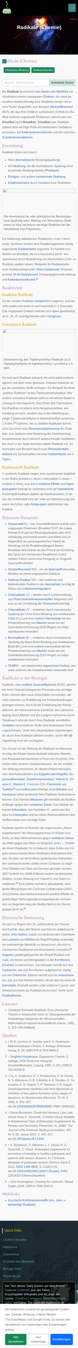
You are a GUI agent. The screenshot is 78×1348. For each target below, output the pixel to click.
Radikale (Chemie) (17, 1290)
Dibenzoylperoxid (47, 269)
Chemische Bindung (16, 70)
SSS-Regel (47, 627)
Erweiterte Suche (62, 82)
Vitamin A (62, 779)
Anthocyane (29, 789)
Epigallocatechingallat (53, 774)
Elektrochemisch (18, 182)
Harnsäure (9, 794)
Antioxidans (19, 809)
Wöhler (30, 939)
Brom (11, 646)
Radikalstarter (27, 249)
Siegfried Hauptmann (24, 1056)
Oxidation (8, 725)
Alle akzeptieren (15, 1339)
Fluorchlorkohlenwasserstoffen (33, 599)
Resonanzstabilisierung (44, 428)
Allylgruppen (38, 504)
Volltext (29, 1027)
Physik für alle (12, 1276)
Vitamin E (19, 784)
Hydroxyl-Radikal (19, 579)
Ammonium (66, 975)
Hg (26, 316)
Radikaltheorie (11, 995)
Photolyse (51, 170)
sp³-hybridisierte (63, 489)
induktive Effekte (49, 483)
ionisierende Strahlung (50, 176)
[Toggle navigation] (72, 8)
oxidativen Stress (41, 804)
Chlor (11, 618)
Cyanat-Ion (9, 970)
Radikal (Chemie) (43, 70)
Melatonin (36, 799)
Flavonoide (54, 784)
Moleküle (62, 91)
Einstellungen (62, 1339)
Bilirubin (61, 789)
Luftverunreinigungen (36, 588)
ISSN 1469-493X (27, 1166)
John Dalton (18, 934)
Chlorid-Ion (19, 975)
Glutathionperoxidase (40, 779)
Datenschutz (11, 1254)
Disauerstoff (15, 523)
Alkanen (41, 622)
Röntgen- (14, 176)
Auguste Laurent (12, 954)
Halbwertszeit (57, 454)
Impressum (10, 1247)
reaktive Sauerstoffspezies (39, 684)
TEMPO (13, 665)
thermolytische (25, 159)
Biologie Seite (12, 1268)
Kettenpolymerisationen (37, 132)
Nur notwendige (38, 1339)
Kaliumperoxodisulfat (21, 279)
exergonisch (42, 301)
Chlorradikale (16, 594)
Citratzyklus (20, 814)
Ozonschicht (51, 603)
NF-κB (68, 735)
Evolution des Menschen (19, 1261)
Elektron (49, 96)
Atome (45, 91)
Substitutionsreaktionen (17, 137)
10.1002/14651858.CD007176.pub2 (36, 1171)
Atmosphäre (52, 584)
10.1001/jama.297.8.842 (28, 1138)
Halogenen (54, 316)
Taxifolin (7, 789)
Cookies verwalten (15, 1239)
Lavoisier (13, 939)
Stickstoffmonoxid (61, 106)
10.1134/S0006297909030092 (32, 1106)
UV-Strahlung (16, 166)
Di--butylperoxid (25, 274)
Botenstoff (55, 569)
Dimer (68, 398)
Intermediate (53, 618)
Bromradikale (16, 637)
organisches (51, 665)
